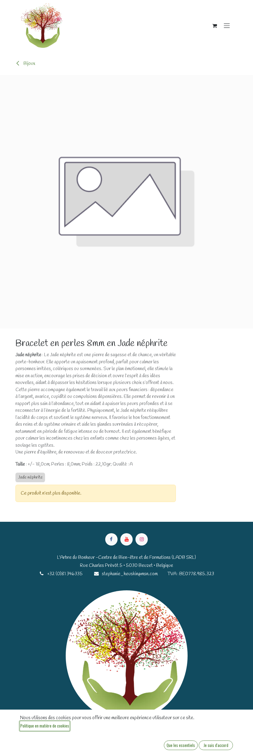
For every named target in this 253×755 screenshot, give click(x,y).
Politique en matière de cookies (44, 726)
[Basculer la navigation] (227, 25)
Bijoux (29, 64)
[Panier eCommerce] (214, 25)
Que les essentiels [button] (181, 745)
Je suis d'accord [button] (216, 745)
